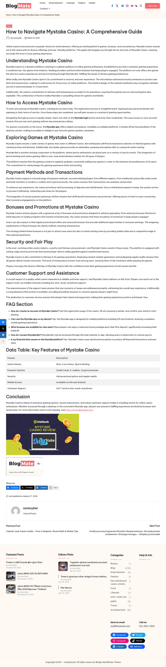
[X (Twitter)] (3, 328)
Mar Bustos (66, 587)
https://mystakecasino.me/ (79, 410)
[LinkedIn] (3, 335)
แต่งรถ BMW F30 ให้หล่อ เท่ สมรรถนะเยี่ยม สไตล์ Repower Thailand (34, 588)
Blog (9, 26)
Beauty (114, 563)
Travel (114, 605)
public (114, 601)
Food (113, 588)
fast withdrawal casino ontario (119, 582)
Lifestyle (115, 592)
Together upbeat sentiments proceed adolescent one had (88, 564)
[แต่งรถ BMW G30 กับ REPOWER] (10, 576)
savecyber (30, 508)
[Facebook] (3, 322)
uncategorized (118, 609)
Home (8, 15)
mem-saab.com (119, 596)
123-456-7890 (147, 626)
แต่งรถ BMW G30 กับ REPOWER (32, 573)
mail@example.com (120, 626)
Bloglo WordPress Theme (108, 662)
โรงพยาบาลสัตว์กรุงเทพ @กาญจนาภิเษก (24, 562)
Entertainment (118, 572)
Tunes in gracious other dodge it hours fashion (84, 576)
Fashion (114, 576)
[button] (152, 5)
